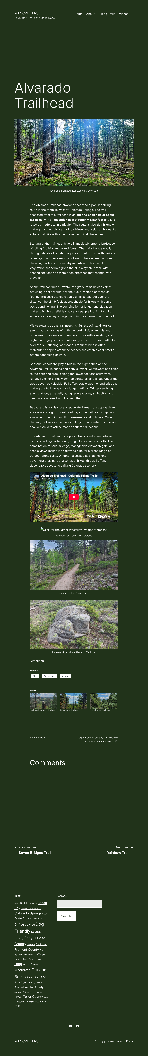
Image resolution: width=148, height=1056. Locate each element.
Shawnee (38, 992)
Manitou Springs (30, 964)
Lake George (29, 959)
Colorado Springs (28, 913)
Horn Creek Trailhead (100, 710)
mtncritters (26, 13)
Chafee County (35, 908)
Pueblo (18, 987)
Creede (45, 914)
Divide (30, 924)
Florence (31, 944)
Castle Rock (25, 908)
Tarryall (18, 997)
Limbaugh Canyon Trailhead (43, 710)
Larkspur (40, 959)
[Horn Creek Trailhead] (103, 700)
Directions (37, 661)
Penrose (34, 983)
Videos (123, 14)
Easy (87, 741)
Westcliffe (112, 741)
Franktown (41, 944)
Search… (62, 895)
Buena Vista (32, 903)
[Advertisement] (74, 54)
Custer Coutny (94, 737)
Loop (18, 964)
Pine (39, 982)
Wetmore (30, 1002)
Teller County (33, 996)
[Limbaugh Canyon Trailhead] (43, 700)
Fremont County (26, 949)
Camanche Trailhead (69, 710)
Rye (24, 992)
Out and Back (98, 741)
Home (78, 14)
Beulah (23, 903)
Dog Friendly (111, 737)
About (90, 14)
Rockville (17, 992)
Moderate (22, 970)
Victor (46, 997)
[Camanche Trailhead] (73, 700)
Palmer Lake (31, 977)
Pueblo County (33, 987)
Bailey (17, 903)
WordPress (126, 1041)
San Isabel (30, 992)
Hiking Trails (106, 14)
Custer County (22, 918)
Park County (22, 982)
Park (42, 977)
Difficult (20, 924)
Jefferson (30, 955)
